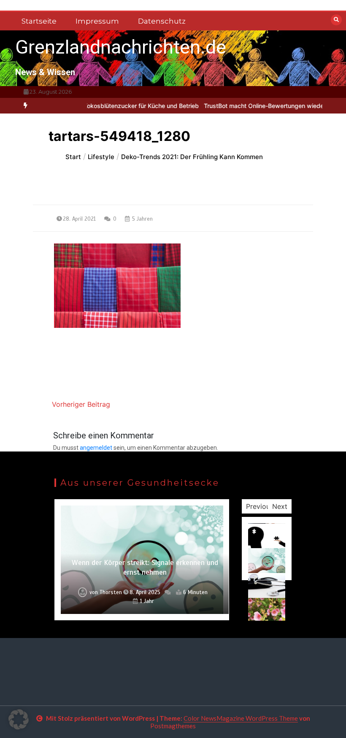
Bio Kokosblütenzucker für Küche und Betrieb (125, 105)
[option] (125, 105)
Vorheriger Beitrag (81, 404)
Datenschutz (162, 21)
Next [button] (279, 506)
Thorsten (111, 592)
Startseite (39, 21)
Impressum (97, 21)
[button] (18, 719)
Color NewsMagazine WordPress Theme (241, 718)
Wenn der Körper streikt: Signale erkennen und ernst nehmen (145, 567)
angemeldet (96, 447)
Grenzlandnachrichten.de (120, 47)
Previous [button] (259, 506)
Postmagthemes (173, 726)
